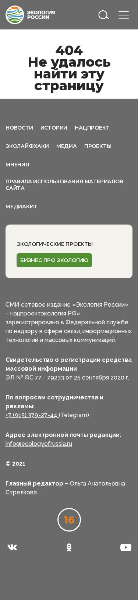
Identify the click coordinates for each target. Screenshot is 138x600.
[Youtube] (125, 547)
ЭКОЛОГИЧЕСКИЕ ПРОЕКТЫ (55, 244)
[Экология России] (30, 14)
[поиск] (103, 14)
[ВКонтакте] (12, 547)
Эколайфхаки (27, 146)
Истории (54, 127)
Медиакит (21, 206)
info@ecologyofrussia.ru (39, 443)
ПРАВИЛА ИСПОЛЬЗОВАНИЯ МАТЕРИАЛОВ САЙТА (64, 184)
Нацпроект (92, 127)
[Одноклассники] (69, 547)
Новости (19, 127)
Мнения (17, 164)
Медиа (66, 146)
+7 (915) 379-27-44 (32, 415)
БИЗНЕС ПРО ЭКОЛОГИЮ (54, 260)
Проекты (98, 146)
